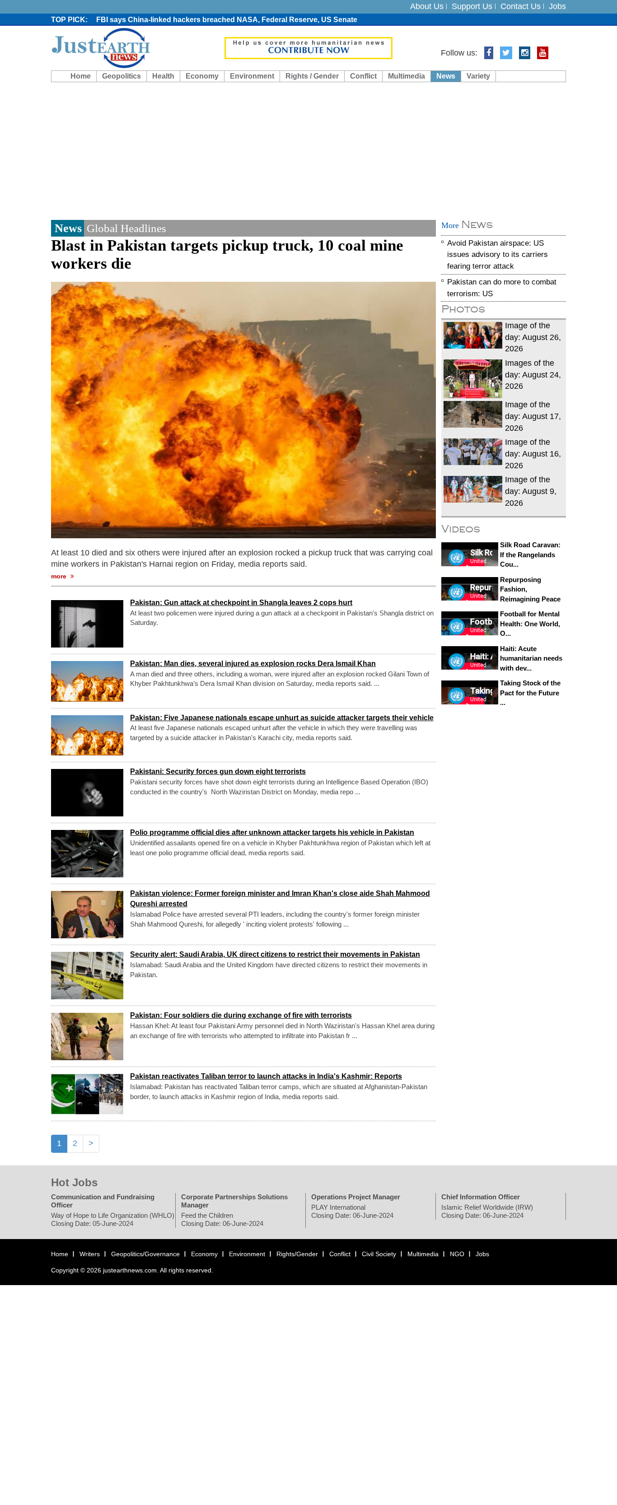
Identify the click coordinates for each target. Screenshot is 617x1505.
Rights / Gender (312, 76)
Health (163, 76)
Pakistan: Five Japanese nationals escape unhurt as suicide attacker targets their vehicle (282, 718)
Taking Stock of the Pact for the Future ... (530, 693)
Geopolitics (121, 76)
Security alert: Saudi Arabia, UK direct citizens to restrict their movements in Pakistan (275, 955)
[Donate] (308, 47)
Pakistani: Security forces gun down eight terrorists (218, 772)
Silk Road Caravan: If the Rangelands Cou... (530, 554)
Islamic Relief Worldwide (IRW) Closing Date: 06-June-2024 (487, 1211)
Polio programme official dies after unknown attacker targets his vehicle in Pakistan (272, 833)
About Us (427, 6)
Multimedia (406, 76)
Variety (478, 76)
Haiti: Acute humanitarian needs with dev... (531, 658)
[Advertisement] (308, 150)
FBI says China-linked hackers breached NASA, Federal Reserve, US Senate (226, 19)
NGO (457, 1254)
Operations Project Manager (355, 1197)
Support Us (472, 6)
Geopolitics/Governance (145, 1254)
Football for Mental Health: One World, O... (530, 624)
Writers (89, 1254)
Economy (202, 76)
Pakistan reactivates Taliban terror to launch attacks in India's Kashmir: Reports (266, 1077)
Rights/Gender (297, 1254)
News (445, 76)
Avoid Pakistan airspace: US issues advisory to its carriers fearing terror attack (497, 254)
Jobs (557, 6)
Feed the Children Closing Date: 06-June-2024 (222, 1219)
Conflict (363, 76)
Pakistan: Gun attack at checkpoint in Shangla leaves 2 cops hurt (241, 602)
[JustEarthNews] (100, 47)
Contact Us (520, 6)
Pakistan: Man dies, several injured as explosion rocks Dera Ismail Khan (253, 663)
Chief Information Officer (480, 1197)
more (59, 576)
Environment (252, 76)
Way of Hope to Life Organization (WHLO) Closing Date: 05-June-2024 (112, 1219)
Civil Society (379, 1254)
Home (80, 76)
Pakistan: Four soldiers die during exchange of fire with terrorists (241, 1016)
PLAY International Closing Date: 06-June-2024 (352, 1211)
